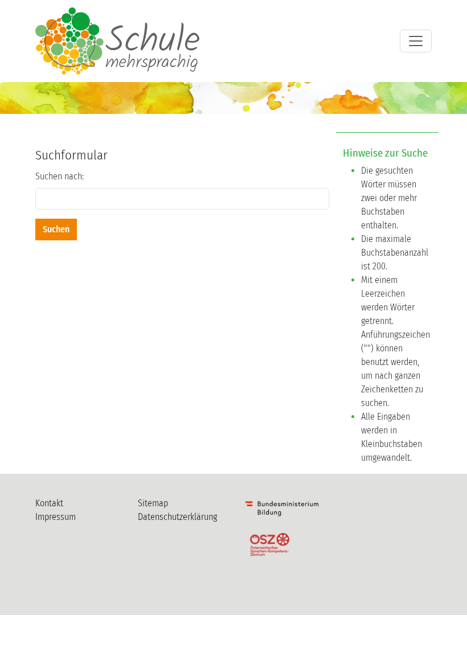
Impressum (55, 516)
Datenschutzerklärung (177, 516)
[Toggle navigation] (416, 41)
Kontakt (49, 503)
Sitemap (153, 503)
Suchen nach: (59, 176)
